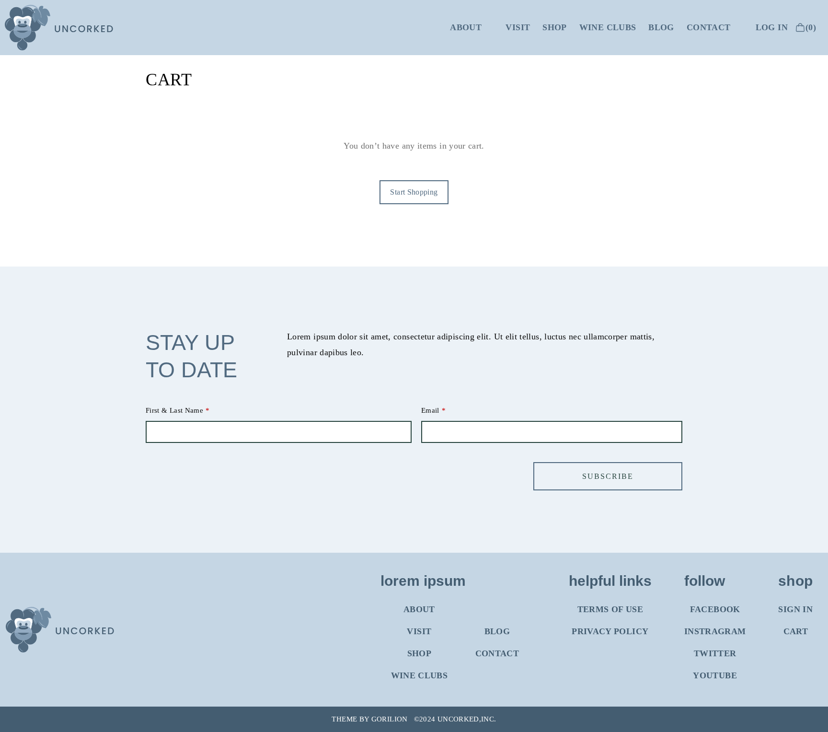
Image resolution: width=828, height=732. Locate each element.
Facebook (715, 609)
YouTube (715, 675)
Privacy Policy (610, 631)
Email (430, 410)
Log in (772, 27)
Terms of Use (610, 609)
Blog (661, 27)
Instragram (715, 631)
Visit (518, 27)
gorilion (389, 719)
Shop (554, 27)
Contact (709, 27)
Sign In (795, 609)
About (466, 27)
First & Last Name (174, 410)
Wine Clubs (607, 27)
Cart (795, 631)
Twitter (715, 653)
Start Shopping (413, 192)
